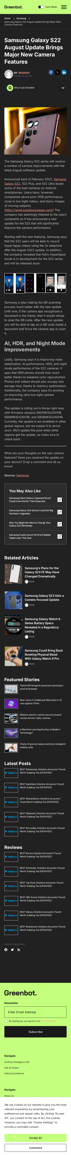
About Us (9, 1095)
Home (7, 18)
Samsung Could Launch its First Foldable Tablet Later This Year (30, 536)
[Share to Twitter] (57, 72)
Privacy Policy (48, 1021)
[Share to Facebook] (51, 72)
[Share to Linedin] (64, 72)
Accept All (35, 1137)
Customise (35, 1147)
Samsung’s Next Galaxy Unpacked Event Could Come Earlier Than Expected (30, 500)
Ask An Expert (11, 1067)
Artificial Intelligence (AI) (16, 1062)
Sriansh (23, 72)
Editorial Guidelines (14, 1073)
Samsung (21, 18)
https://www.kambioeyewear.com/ (29, 210)
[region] (35, 1126)
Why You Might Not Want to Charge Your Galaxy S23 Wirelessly (30, 524)
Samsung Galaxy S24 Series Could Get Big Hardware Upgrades (31, 512)
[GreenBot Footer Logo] (20, 992)
